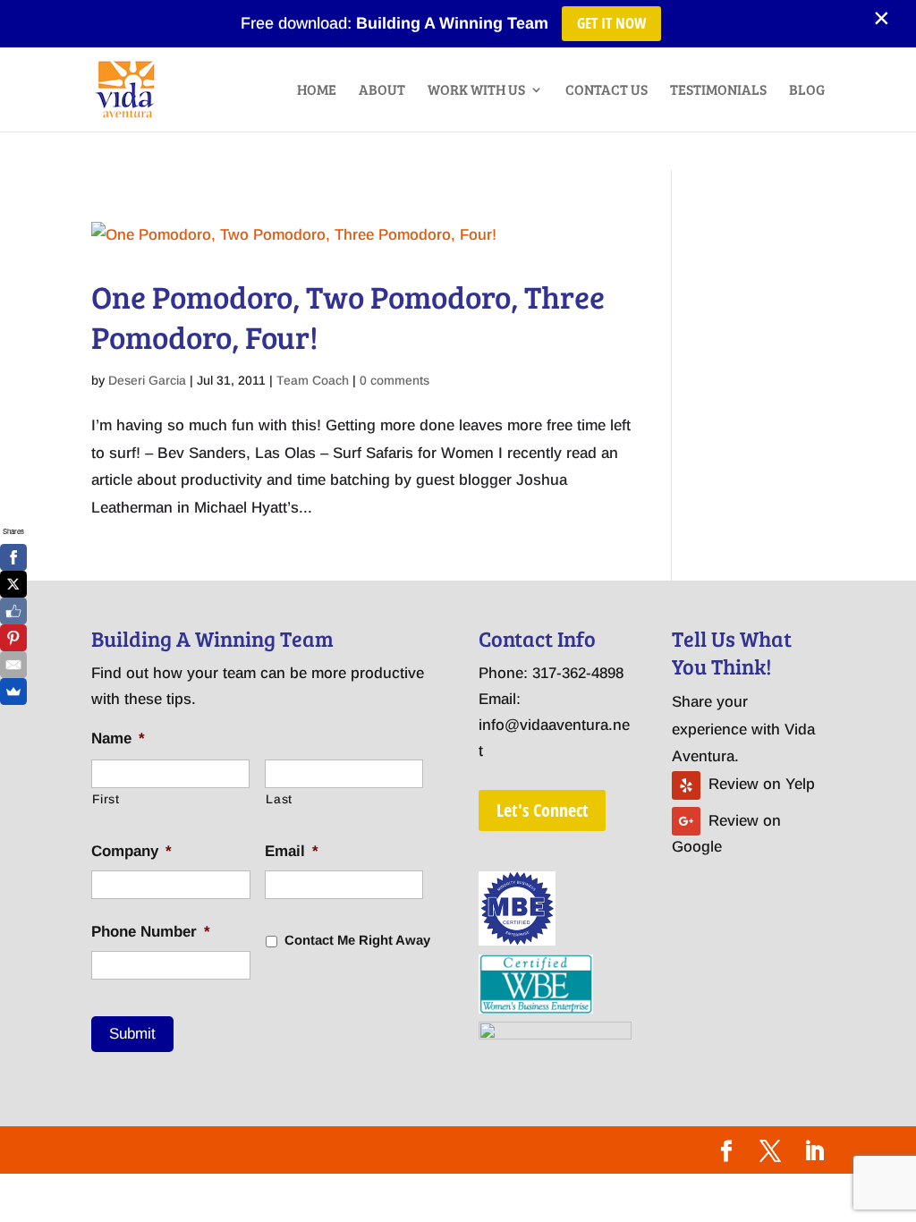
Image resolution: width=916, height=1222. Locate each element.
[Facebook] (13, 557)
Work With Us (476, 90)
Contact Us (606, 90)
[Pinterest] (13, 637)
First (105, 799)
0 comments (394, 380)
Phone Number (150, 931)
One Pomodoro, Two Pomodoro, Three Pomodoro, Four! (348, 317)
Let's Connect (542, 810)
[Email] (13, 664)
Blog (807, 90)
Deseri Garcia (147, 380)
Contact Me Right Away (357, 940)
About (382, 90)
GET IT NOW (611, 23)
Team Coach (312, 380)
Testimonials (718, 90)
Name (118, 738)
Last (279, 799)
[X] (13, 584)
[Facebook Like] (13, 611)
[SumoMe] (13, 691)
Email (291, 851)
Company (131, 851)
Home (316, 90)
